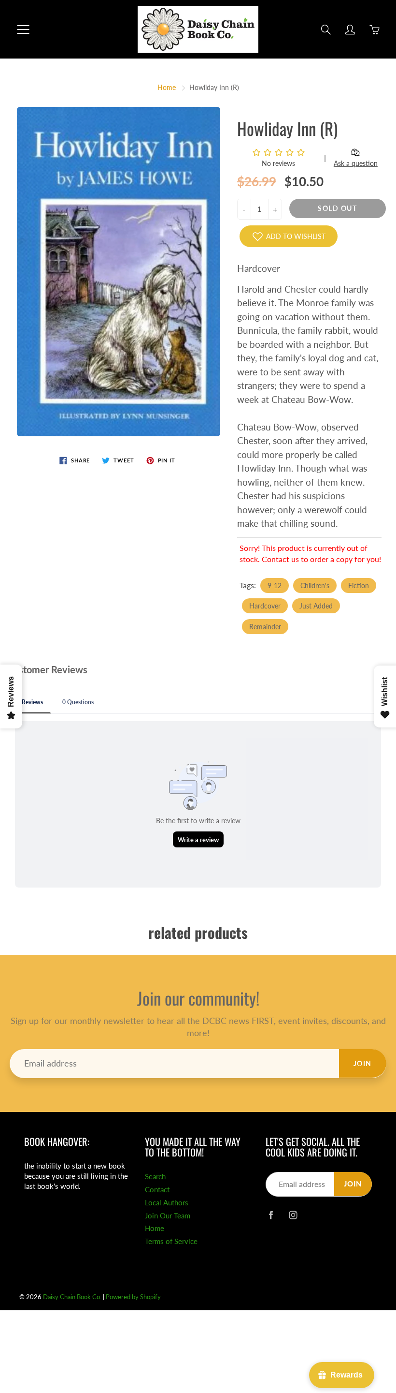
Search (155, 1176)
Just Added (316, 606)
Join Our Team (167, 1216)
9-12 (275, 585)
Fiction (358, 585)
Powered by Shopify (133, 1297)
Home (166, 87)
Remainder (265, 626)
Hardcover (265, 606)
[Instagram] (292, 1214)
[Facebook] (270, 1214)
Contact (157, 1190)
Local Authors (166, 1203)
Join (363, 1063)
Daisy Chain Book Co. (72, 1297)
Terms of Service (171, 1241)
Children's (314, 585)
